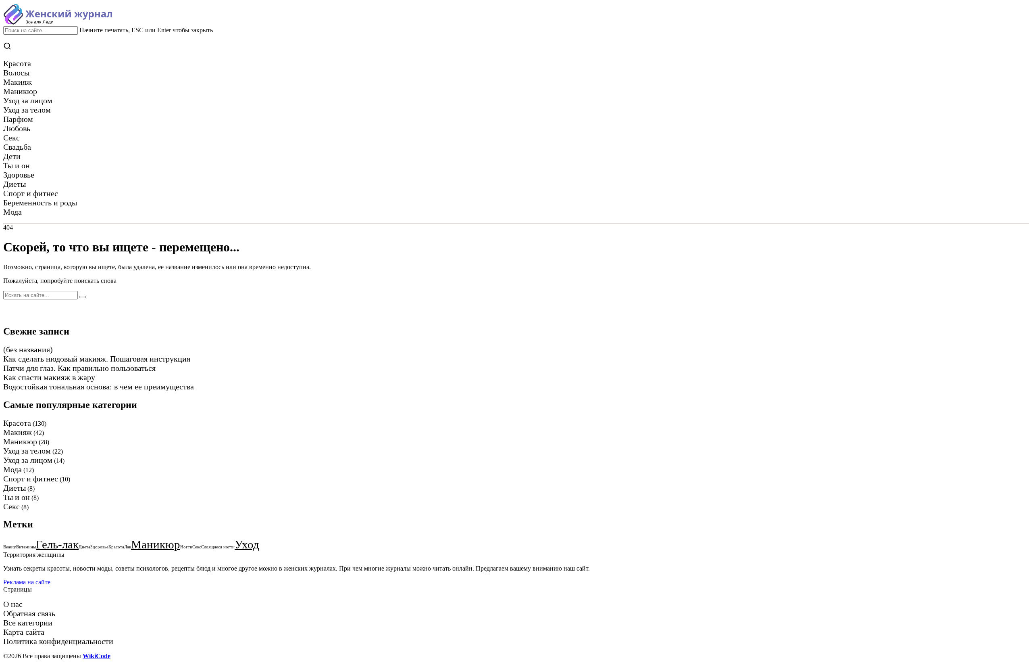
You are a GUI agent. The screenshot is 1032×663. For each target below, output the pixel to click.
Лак (127, 547)
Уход (247, 544)
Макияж (17, 432)
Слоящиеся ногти (218, 547)
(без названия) (28, 349)
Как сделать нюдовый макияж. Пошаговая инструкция (96, 358)
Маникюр (20, 441)
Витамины (26, 547)
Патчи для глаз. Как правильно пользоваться (79, 368)
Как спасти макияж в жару (49, 377)
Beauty (9, 547)
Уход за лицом (27, 460)
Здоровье (99, 547)
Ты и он (16, 497)
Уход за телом (27, 450)
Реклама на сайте (26, 582)
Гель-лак (57, 544)
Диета (84, 547)
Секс (11, 506)
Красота (17, 422)
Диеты (14, 487)
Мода (12, 469)
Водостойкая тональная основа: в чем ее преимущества (98, 386)
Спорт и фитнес (30, 478)
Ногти (186, 547)
